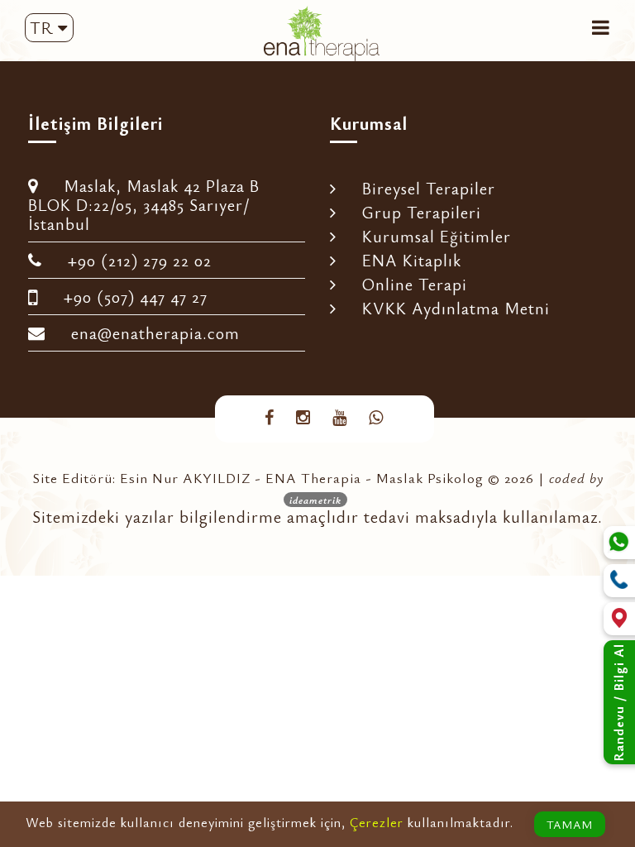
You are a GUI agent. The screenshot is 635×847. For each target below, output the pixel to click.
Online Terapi (406, 284)
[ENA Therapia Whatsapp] (376, 417)
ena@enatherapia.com (147, 333)
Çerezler (376, 822)
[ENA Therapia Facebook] (269, 417)
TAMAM (570, 824)
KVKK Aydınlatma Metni (447, 308)
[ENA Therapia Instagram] (303, 417)
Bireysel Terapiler (420, 188)
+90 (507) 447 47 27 (127, 296)
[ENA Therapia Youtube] (340, 417)
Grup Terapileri (413, 212)
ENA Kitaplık (403, 260)
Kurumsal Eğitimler (428, 236)
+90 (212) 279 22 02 (131, 260)
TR (44, 28)
